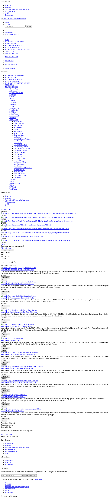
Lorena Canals (14, 116)
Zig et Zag (17, 177)
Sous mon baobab (20, 173)
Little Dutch (13, 114)
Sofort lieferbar (6, 252)
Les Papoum (18, 156)
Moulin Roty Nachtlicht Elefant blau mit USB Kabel (56, 217)
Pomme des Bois (19, 170)
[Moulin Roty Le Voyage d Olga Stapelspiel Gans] (18, 240)
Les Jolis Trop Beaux (21, 147)
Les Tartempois (19, 164)
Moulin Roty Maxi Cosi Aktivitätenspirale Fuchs (52, 229)
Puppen (16, 129)
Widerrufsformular (11, 451)
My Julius (12, 179)
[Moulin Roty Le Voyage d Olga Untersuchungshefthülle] (21, 409)
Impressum (9, 15)
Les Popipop (18, 160)
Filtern (3, 244)
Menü (7, 22)
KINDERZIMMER (12, 77)
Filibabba (12, 104)
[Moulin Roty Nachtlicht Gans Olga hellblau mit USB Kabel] (22, 213)
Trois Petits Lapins (20, 175)
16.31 (6, 256)
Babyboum (13, 91)
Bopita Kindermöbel (16, 93)
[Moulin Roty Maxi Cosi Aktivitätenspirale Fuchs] (18, 229)
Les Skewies (13, 110)
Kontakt (8, 7)
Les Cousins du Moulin (22, 148)
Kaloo (11, 106)
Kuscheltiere (18, 127)
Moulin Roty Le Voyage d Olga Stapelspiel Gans (53, 240)
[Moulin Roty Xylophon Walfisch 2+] (14, 225)
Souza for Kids (14, 183)
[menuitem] (57, 5)
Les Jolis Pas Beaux (20, 145)
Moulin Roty (13, 120)
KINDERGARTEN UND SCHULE (18, 83)
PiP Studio (13, 187)
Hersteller (4, 258)
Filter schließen (6, 248)
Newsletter (8, 460)
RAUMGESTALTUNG (13, 79)
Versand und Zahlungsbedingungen (17, 9)
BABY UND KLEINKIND (14, 75)
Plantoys (12, 181)
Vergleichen (5, 277)
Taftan (11, 185)
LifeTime (12, 112)
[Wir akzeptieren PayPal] (6, 209)
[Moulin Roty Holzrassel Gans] (12, 236)
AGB (7, 13)
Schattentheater (19, 133)
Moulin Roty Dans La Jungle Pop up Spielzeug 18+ (55, 221)
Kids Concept (14, 108)
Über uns (8, 5)
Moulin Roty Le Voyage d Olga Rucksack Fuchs (52, 232)
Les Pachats (18, 154)
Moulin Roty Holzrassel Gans (33, 236)
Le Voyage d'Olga (20, 162)
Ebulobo (12, 100)
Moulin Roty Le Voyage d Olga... (12, 411)
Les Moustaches (19, 152)
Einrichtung (18, 125)
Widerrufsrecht (10, 11)
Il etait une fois (19, 135)
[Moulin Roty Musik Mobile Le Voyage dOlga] (17, 324)
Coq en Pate (13, 89)
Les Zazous (18, 166)
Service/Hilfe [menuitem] (15, 8)
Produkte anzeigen (7, 250)
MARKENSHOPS (11, 87)
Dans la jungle (19, 123)
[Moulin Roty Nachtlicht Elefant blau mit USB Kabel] (20, 217)
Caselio (12, 97)
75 (11, 256)
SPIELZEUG (10, 85)
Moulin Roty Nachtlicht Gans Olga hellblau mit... (60, 213)
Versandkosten (38, 479)
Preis (2, 254)
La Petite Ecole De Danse (22, 139)
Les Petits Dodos (19, 158)
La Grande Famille (20, 150)
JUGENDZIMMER (12, 81)
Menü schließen (10, 68)
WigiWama (13, 189)
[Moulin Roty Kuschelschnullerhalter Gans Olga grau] (19, 310)
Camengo (12, 95)
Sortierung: (4, 246)
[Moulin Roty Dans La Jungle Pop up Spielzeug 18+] (19, 221)
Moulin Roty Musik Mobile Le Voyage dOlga (16, 326)
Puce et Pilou (18, 172)
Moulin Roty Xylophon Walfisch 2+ (40, 225)
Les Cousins (18, 143)
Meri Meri (12, 118)
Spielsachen (18, 131)
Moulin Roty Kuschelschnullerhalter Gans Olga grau (19, 312)
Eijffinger (12, 102)
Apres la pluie (18, 122)
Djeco (11, 98)
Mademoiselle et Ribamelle (23, 168)
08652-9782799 (6, 434)
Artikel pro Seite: (6, 266)
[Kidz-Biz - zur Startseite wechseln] (13, 19)
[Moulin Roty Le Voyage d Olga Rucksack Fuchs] (18, 232)
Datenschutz (9, 444)
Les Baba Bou (19, 141)
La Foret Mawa (19, 137)
